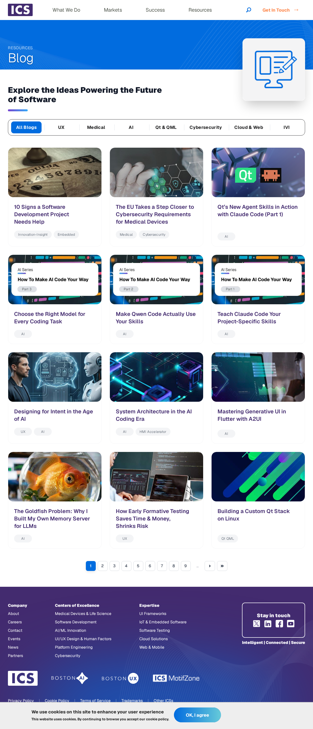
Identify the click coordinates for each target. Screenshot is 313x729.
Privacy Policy (21, 700)
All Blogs (26, 127)
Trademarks (132, 700)
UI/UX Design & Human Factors (83, 638)
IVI (286, 127)
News (13, 647)
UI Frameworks (152, 613)
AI (131, 127)
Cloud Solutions (153, 638)
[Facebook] (279, 623)
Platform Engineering (74, 647)
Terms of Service (95, 700)
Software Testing (154, 630)
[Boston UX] (120, 678)
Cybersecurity (206, 127)
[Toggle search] (248, 9)
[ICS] (23, 678)
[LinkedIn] (268, 623)
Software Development (75, 622)
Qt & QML (166, 127)
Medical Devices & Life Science (83, 613)
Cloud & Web (248, 127)
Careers (15, 622)
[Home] (20, 10)
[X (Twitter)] (256, 623)
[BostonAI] (69, 678)
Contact (15, 630)
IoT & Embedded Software (163, 622)
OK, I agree (197, 715)
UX (61, 127)
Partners (15, 655)
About (13, 613)
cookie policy (157, 719)
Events (14, 638)
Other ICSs (163, 700)
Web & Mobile (151, 647)
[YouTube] (290, 623)
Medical (96, 127)
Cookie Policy (57, 700)
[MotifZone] (176, 678)
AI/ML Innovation (70, 630)
